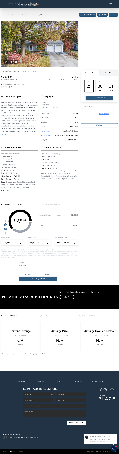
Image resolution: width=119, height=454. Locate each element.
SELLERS (59, 382)
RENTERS (78, 382)
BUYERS (40, 382)
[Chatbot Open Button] (114, 449)
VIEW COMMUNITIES (96, 382)
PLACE (17, 434)
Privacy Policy (90, 451)
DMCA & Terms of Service (103, 451)
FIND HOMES (22, 382)
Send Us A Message (77, 422)
